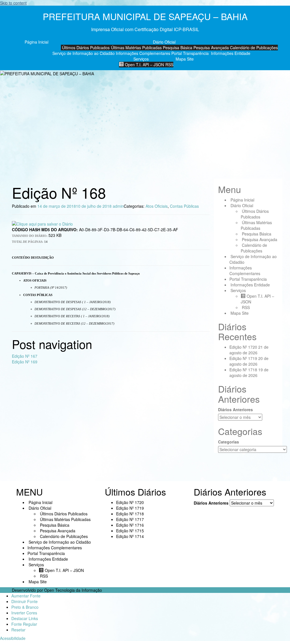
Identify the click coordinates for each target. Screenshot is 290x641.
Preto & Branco (25, 607)
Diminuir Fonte (24, 601)
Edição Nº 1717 (130, 519)
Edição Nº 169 (24, 362)
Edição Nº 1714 (130, 536)
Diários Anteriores (235, 409)
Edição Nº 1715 (130, 530)
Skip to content (13, 3)
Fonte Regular (24, 624)
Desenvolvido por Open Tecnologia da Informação (57, 590)
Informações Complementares (143, 53)
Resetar (18, 630)
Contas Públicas (184, 206)
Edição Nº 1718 (243, 369)
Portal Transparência (190, 53)
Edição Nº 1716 (130, 525)
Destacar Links (24, 618)
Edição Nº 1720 (243, 347)
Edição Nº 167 (24, 356)
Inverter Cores (24, 613)
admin (118, 206)
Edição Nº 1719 (243, 358)
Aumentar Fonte (25, 596)
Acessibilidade (12, 638)
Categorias (228, 442)
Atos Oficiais (157, 206)
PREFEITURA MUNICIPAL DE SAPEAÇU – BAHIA (145, 16)
